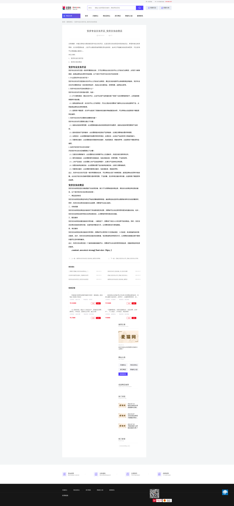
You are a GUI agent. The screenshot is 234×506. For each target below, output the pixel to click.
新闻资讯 (140, 16)
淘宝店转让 (106, 16)
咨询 (98, 303)
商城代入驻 (129, 16)
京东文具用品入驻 (124, 446)
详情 (93, 303)
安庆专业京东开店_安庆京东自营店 (85, 22)
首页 (86, 16)
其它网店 (118, 16)
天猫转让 (95, 16)
